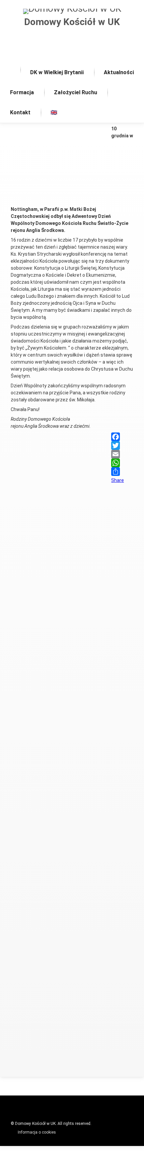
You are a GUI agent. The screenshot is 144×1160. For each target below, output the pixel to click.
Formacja (22, 92)
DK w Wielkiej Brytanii (57, 72)
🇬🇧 (54, 112)
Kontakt (20, 112)
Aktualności (119, 72)
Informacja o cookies (37, 1132)
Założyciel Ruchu (75, 92)
